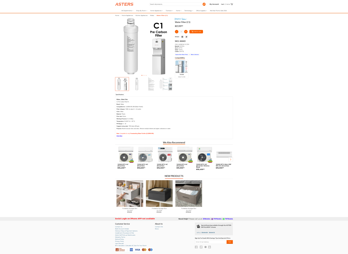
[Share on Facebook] (182, 36)
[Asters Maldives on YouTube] (209, 248)
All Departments (126, 10)
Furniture (169, 10)
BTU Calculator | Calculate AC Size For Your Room (131, 245)
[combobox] (177, 4)
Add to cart (197, 31)
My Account (214, 4)
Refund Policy (119, 239)
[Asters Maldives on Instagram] (205, 247)
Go (229, 242)
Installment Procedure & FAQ (124, 233)
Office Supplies (201, 10)
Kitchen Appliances (141, 15)
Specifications (120, 94)
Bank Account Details (122, 229)
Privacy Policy (119, 241)
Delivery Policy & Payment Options (126, 231)
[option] (125, 158)
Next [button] (230, 159)
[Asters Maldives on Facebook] (196, 248)
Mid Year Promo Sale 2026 (218, 10)
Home (178, 10)
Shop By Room (141, 10)
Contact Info (159, 227)
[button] (171, 47)
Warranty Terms (120, 237)
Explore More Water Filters (181, 54)
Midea (152, 15)
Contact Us (118, 227)
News (157, 229)
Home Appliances (156, 10)
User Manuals (119, 243)
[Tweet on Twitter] (186, 36)
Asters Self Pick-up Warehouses (125, 235)
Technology (188, 10)
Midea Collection (195, 54)
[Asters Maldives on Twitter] (201, 248)
